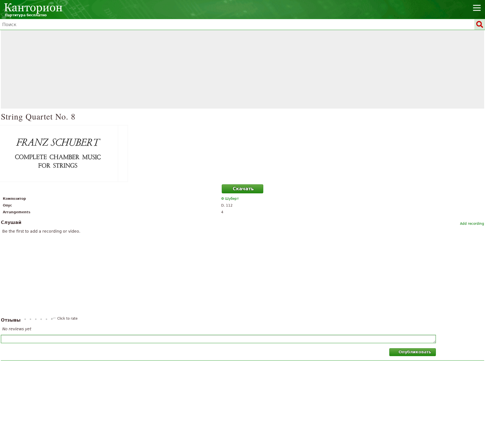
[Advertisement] (242, 69)
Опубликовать (415, 352)
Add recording (472, 224)
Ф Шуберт (230, 199)
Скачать (243, 188)
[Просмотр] (242, 153)
